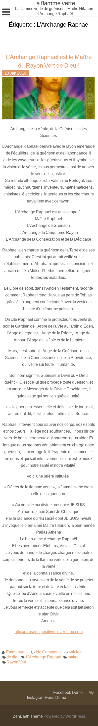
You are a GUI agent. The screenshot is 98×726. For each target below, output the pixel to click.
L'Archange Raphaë (43, 656)
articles (75, 651)
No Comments (49, 651)
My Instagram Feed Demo (60, 695)
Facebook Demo (68, 692)
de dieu (13, 656)
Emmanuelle (17, 651)
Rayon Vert (16, 661)
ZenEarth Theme (28, 716)
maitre (73, 656)
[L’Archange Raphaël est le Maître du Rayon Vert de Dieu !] (49, 118)
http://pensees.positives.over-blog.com (49, 631)
